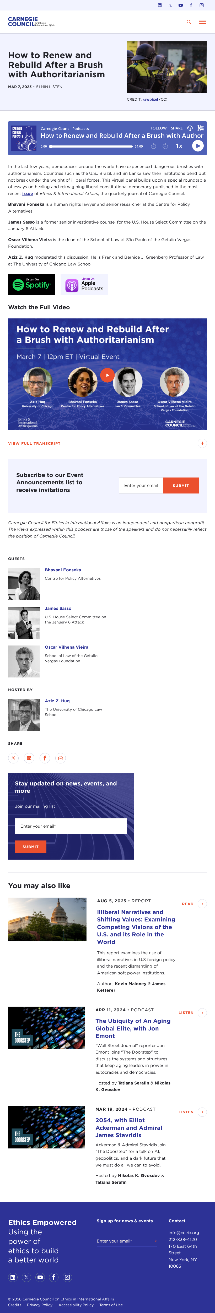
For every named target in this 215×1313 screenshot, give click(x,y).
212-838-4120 (183, 1239)
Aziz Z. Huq (57, 700)
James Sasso (58, 608)
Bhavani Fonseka (63, 569)
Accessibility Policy (76, 1305)
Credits (14, 1305)
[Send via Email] (60, 758)
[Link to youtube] (180, 5)
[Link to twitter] (170, 5)
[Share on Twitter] (13, 758)
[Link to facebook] (191, 5)
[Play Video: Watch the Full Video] (107, 375)
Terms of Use (111, 1305)
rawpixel (150, 99)
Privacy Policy (39, 1305)
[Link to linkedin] (159, 5)
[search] (189, 22)
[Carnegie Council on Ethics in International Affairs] (31, 22)
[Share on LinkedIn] (29, 758)
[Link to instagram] (201, 5)
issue (27, 193)
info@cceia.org (184, 1232)
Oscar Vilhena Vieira (66, 647)
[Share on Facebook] (45, 758)
